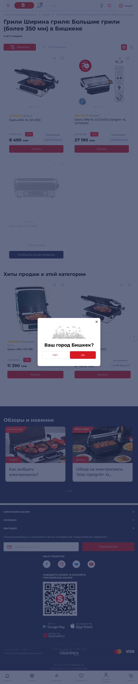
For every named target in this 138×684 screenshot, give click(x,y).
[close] (96, 322)
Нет (55, 355)
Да (83, 355)
